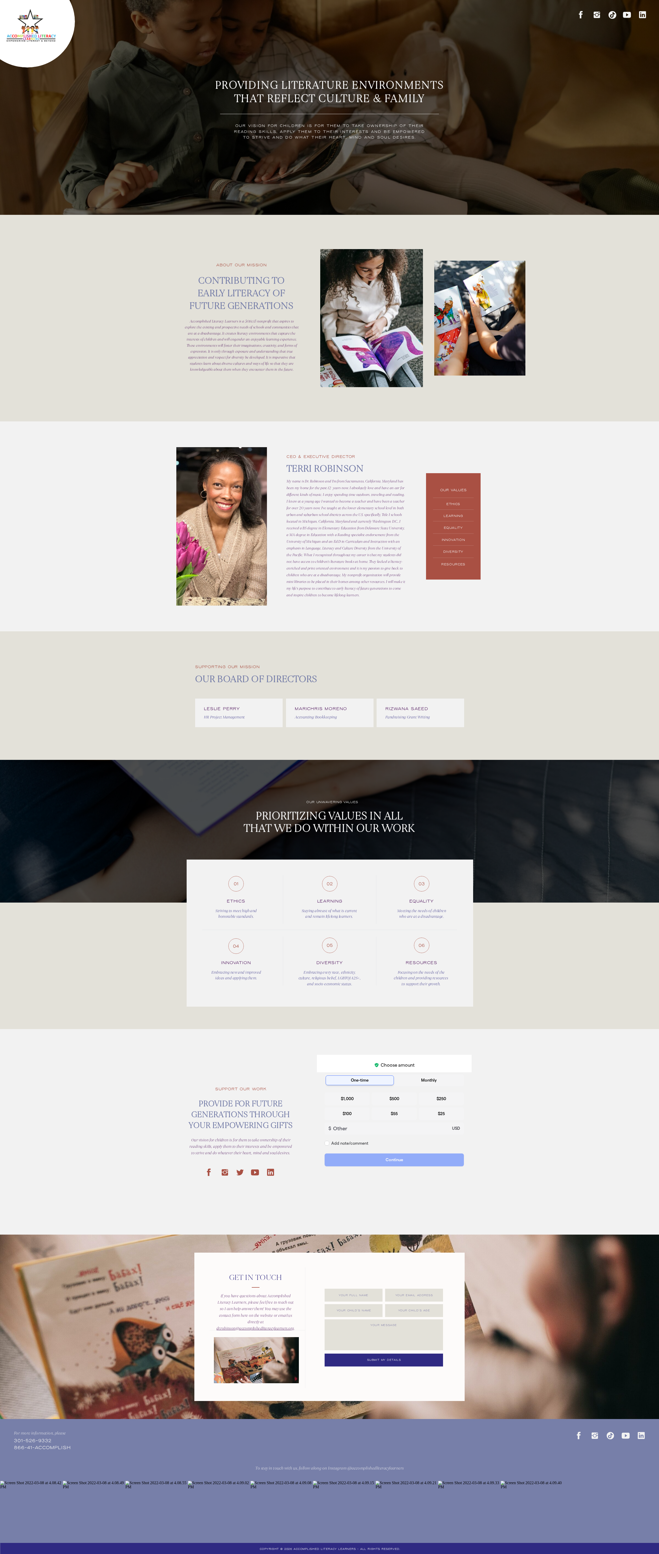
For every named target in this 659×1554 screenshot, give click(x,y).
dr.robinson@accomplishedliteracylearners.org (255, 1328)
